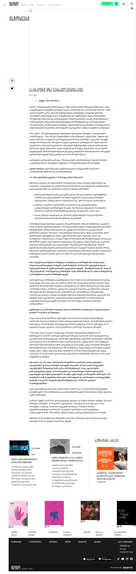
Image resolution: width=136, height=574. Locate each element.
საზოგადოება (35, 542)
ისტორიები (19, 19)
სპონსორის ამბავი (107, 441)
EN (124, 4)
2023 (26, 526)
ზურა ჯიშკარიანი (53, 101)
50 (121, 526)
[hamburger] (4, 3)
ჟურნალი (82, 542)
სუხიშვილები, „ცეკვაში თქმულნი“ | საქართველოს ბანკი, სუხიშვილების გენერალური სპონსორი (111, 476)
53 (12, 527)
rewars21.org (126, 552)
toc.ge (123, 549)
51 (84, 521)
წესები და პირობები (98, 533)
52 (48, 526)
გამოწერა (107, 4)
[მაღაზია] (131, 8)
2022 (134, 526)
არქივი (97, 542)
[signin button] (116, 4)
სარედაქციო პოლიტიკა (32, 533)
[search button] (132, 4)
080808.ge (125, 546)
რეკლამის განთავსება (67, 533)
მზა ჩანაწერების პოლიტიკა (120, 533)
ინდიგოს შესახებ (14, 533)
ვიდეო (68, 542)
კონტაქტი (86, 532)
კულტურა (53, 542)
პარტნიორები (53, 532)
